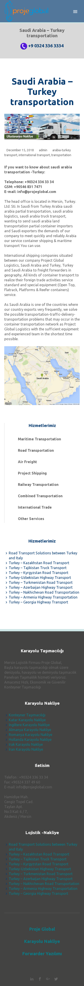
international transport (34, 155)
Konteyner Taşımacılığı (27, 715)
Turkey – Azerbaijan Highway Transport (41, 587)
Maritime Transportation (39, 439)
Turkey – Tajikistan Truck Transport (38, 568)
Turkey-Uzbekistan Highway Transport (40, 578)
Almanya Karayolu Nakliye (30, 730)
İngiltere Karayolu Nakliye (29, 725)
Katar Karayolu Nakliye (27, 720)
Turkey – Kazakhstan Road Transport (39, 563)
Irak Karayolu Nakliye (26, 744)
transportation (61, 155)
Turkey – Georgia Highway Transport (38, 602)
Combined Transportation (40, 496)
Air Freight (27, 462)
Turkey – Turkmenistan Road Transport (41, 582)
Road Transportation (36, 450)
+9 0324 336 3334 (46, 45)
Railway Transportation (38, 485)
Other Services (31, 519)
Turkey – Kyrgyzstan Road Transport (38, 573)
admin (43, 150)
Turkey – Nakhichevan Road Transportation (44, 592)
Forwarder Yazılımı (42, 953)
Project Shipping (32, 473)
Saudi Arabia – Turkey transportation (42, 91)
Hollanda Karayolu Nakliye (30, 739)
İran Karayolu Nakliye (26, 749)
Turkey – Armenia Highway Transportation (43, 597)
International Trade (35, 507)
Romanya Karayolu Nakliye (30, 735)
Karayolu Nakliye (42, 941)
